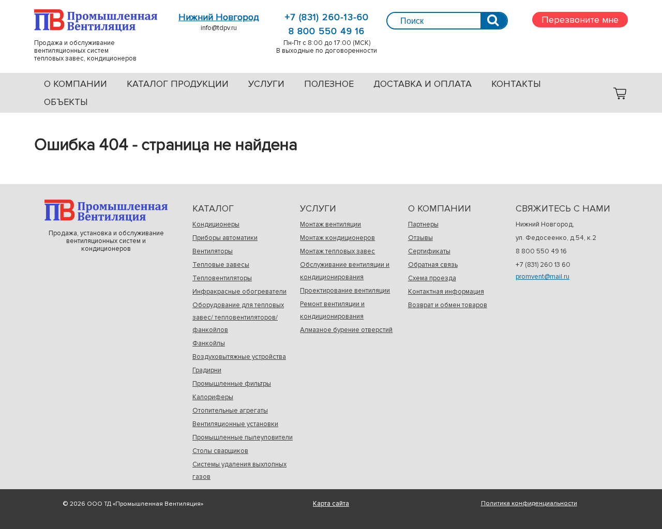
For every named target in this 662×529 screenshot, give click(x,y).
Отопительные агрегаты (230, 410)
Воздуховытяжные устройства (239, 357)
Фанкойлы (208, 343)
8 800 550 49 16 (327, 31)
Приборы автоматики (225, 238)
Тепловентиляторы (222, 278)
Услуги (266, 83)
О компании (75, 83)
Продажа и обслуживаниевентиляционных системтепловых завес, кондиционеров (95, 20)
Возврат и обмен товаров (447, 305)
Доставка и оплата (422, 83)
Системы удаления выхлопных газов (239, 470)
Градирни (206, 370)
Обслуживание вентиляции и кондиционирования (344, 271)
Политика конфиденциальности (529, 503)
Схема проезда (432, 278)
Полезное (329, 83)
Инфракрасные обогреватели (239, 292)
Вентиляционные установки (235, 424)
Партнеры (423, 224)
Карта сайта (331, 504)
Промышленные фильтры (231, 384)
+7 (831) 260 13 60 (543, 265)
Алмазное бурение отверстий (346, 330)
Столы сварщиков (220, 451)
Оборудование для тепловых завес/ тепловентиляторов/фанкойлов (238, 317)
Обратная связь (433, 265)
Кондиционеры (215, 224)
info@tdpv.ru (219, 28)
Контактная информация (446, 292)
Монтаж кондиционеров (337, 238)
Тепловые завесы (220, 265)
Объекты (66, 102)
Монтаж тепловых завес (337, 251)
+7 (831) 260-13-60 (327, 17)
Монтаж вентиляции (330, 224)
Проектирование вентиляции (345, 290)
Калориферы (212, 397)
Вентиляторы (212, 251)
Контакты (516, 83)
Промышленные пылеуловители (242, 437)
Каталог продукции (178, 83)
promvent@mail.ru (542, 277)
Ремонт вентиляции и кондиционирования (332, 310)
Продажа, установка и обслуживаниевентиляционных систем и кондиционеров (106, 211)
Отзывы (420, 238)
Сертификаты (429, 251)
